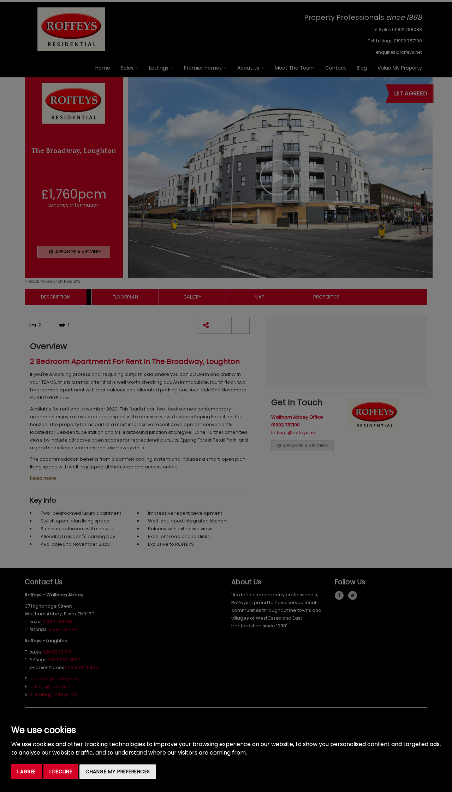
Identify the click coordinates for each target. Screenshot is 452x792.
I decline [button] (60, 771)
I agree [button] (26, 771)
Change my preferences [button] (117, 771)
